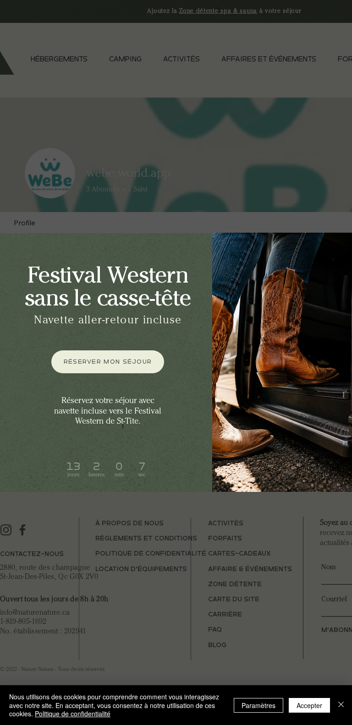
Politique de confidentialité (72, 713)
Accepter (309, 705)
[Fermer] (341, 705)
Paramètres (258, 705)
